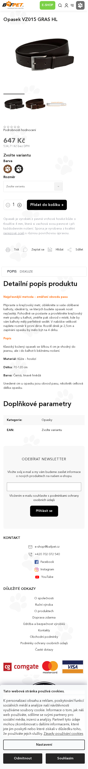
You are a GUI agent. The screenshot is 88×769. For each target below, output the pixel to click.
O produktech (44, 611)
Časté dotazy (44, 649)
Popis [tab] (12, 271)
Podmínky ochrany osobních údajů (44, 643)
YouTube (47, 576)
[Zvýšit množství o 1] (19, 205)
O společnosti (44, 598)
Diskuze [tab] (26, 271)
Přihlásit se (44, 511)
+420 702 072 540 (47, 554)
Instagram (47, 569)
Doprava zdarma (44, 617)
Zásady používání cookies (63, 734)
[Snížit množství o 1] (7, 205)
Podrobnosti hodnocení (19, 130)
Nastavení (44, 745)
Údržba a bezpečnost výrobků (44, 624)
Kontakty (44, 630)
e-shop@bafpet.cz (47, 546)
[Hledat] (60, 5)
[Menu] (72, 5)
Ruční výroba (44, 604)
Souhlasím (65, 758)
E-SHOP (47, 5)
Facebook (47, 561)
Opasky (47, 420)
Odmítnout (23, 758)
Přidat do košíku (45, 205)
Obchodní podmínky (44, 636)
